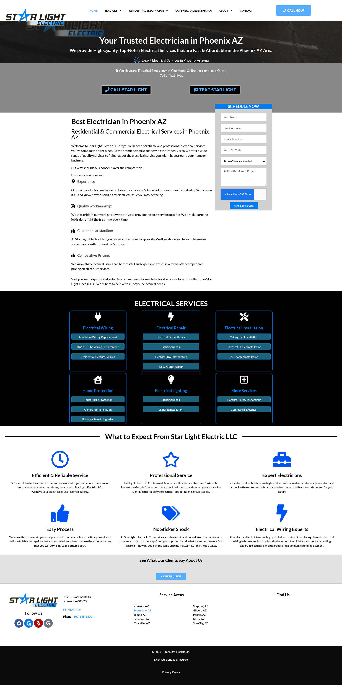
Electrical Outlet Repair (171, 337)
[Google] (48, 623)
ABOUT (223, 10)
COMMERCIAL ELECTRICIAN (193, 10)
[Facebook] (18, 623)
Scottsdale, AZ (142, 610)
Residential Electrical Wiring (98, 356)
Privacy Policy (171, 672)
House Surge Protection (98, 399)
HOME (93, 10)
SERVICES (111, 10)
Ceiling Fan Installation (244, 337)
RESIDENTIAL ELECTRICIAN (146, 10)
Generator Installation (98, 409)
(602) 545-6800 (82, 616)
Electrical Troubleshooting (171, 356)
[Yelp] (38, 623)
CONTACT (246, 10)
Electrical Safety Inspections (244, 399)
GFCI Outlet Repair (171, 366)
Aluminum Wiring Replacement (98, 337)
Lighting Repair (171, 346)
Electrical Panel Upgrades (97, 419)
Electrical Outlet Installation (244, 346)
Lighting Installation (171, 409)
